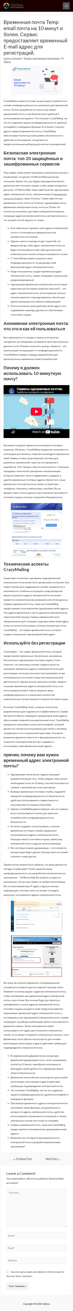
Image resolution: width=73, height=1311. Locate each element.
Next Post (52, 1158)
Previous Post (22, 1158)
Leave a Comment (13, 58)
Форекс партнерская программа (41, 58)
